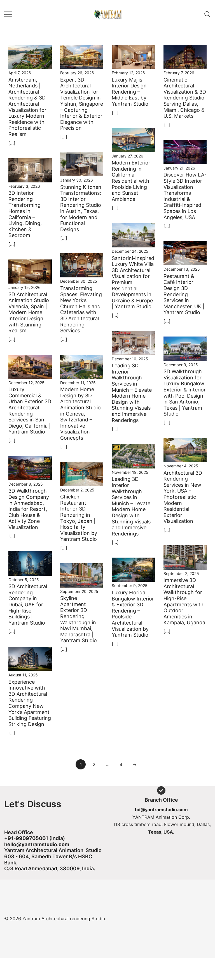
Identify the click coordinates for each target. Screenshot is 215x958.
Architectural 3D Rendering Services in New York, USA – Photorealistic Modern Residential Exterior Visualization (182, 497)
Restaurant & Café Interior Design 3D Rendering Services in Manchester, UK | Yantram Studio (183, 294)
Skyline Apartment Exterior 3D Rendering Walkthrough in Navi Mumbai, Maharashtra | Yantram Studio (78, 619)
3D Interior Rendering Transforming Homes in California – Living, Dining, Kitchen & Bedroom (25, 214)
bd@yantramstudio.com (161, 809)
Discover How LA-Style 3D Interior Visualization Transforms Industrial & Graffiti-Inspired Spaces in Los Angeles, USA (185, 196)
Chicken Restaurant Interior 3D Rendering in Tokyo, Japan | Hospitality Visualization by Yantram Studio (78, 518)
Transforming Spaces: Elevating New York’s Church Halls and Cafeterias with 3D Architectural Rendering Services (81, 309)
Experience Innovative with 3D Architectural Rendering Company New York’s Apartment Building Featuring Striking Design (29, 703)
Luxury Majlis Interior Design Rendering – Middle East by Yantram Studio (130, 92)
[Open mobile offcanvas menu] (8, 14)
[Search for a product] (207, 14)
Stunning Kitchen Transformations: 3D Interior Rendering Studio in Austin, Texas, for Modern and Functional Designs (80, 208)
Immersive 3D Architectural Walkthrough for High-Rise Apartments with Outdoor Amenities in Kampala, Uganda (184, 601)
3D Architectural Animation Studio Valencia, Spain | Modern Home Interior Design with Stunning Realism (28, 312)
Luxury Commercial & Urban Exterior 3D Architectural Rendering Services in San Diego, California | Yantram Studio (29, 410)
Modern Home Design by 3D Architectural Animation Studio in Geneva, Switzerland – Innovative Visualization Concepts (80, 413)
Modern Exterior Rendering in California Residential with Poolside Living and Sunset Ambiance (131, 181)
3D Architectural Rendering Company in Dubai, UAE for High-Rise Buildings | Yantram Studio (27, 604)
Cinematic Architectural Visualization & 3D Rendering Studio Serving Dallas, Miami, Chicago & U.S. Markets (184, 98)
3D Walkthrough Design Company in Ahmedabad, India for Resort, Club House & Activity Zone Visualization (28, 509)
